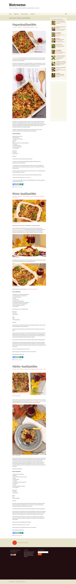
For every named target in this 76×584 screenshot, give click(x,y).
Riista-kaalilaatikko (24, 193)
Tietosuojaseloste (12, 581)
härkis (26, 369)
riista (13, 197)
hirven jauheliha (26, 196)
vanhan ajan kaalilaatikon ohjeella (36, 401)
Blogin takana (16, 14)
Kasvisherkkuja (20, 369)
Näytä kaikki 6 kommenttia (17, 359)
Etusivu (10, 14)
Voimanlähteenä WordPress (20, 581)
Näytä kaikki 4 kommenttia (17, 186)
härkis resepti (30, 369)
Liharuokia (20, 27)
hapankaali (26, 27)
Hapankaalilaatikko (24, 24)
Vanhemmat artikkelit (21, 542)
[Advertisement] (58, 101)
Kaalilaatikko (15, 57)
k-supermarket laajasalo (34, 196)
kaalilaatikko (32, 27)
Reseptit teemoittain (24, 14)
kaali (28, 27)
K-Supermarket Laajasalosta (32, 289)
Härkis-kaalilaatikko (24, 366)
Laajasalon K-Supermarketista (18, 229)
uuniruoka (40, 369)
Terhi (37, 27)
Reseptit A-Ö (32, 14)
